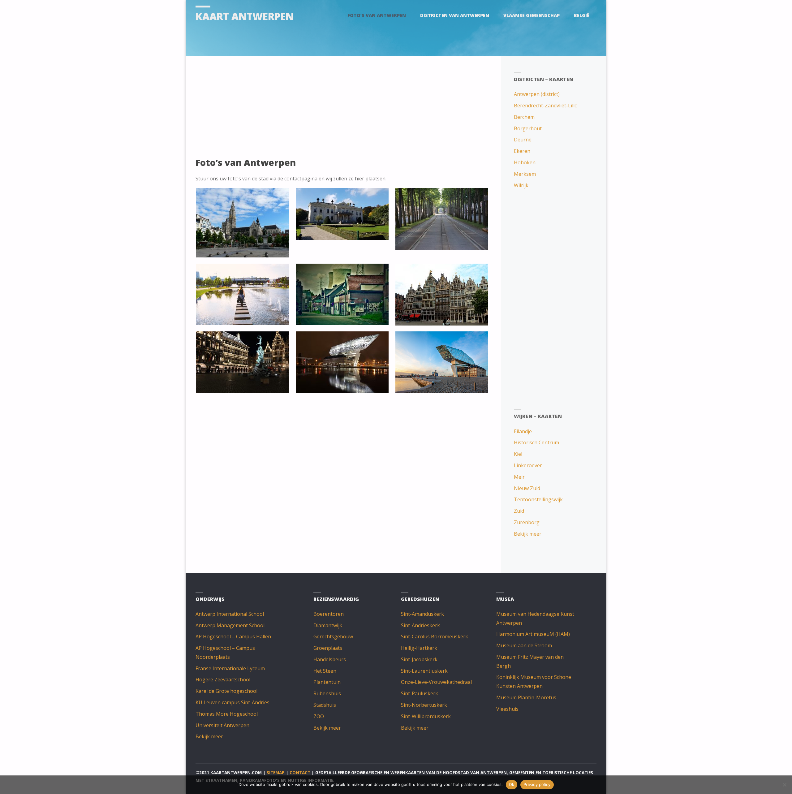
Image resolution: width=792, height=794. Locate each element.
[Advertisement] (342, 109)
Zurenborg (527, 522)
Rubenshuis (327, 693)
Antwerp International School (230, 614)
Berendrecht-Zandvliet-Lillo (546, 105)
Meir (519, 476)
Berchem (524, 117)
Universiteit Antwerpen (222, 725)
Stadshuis (324, 704)
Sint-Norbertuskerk (424, 704)
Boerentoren (328, 614)
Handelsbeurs (329, 659)
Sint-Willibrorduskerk (426, 716)
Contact (300, 772)
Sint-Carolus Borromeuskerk (434, 636)
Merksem (525, 173)
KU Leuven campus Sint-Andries (232, 702)
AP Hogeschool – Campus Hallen (233, 636)
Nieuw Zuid (527, 488)
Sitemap (276, 772)
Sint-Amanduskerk (422, 614)
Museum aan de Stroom (524, 645)
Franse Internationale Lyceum (230, 668)
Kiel (518, 454)
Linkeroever (528, 465)
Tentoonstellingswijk (538, 499)
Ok (511, 784)
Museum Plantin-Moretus (526, 697)
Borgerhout (528, 128)
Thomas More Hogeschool (227, 713)
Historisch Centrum (536, 442)
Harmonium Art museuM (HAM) (533, 634)
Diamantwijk (327, 625)
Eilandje (523, 431)
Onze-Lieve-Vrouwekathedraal (436, 682)
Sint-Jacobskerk (419, 659)
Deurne (523, 139)
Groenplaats (327, 648)
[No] (784, 785)
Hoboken (525, 162)
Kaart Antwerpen (245, 16)
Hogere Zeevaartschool (223, 679)
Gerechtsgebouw (333, 636)
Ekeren (522, 151)
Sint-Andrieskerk (420, 625)
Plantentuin (327, 682)
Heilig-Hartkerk (419, 648)
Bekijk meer (527, 533)
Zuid (519, 510)
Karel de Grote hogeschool (226, 691)
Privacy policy (537, 784)
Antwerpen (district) (537, 94)
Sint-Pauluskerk (419, 693)
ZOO (318, 716)
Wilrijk (521, 185)
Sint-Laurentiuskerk (424, 670)
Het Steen (324, 670)
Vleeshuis (507, 709)
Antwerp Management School (230, 625)
